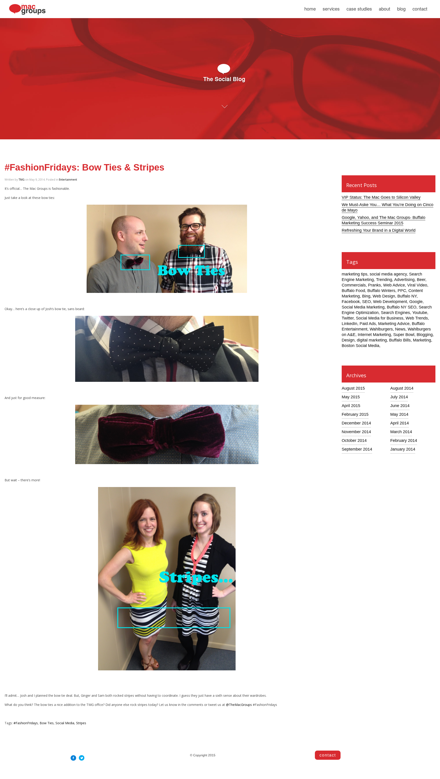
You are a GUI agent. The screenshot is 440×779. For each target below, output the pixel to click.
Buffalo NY (407, 296)
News (400, 329)
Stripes (81, 723)
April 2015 (351, 405)
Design (348, 340)
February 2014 (403, 440)
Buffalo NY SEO (401, 307)
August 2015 (353, 388)
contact (419, 8)
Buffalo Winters (381, 290)
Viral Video (417, 285)
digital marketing (372, 340)
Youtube (419, 312)
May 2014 (399, 414)
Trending (384, 279)
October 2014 (354, 440)
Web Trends (417, 318)
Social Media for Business (379, 318)
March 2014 (401, 431)
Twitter (348, 318)
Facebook (351, 301)
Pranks (374, 285)
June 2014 (400, 405)
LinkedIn (349, 323)
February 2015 (355, 414)
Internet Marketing (374, 334)
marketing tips (354, 274)
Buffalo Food (353, 290)
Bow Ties (47, 723)
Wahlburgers (381, 329)
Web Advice (394, 285)
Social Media (64, 723)
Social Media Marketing (363, 307)
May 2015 (351, 397)
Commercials (354, 285)
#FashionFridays (26, 723)
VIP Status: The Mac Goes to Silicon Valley (381, 197)
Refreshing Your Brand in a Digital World (378, 230)
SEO (366, 301)
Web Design (384, 296)
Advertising (404, 279)
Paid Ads (368, 323)
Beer (421, 279)
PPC (402, 290)
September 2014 (357, 449)
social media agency (388, 274)
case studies (359, 8)
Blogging (425, 334)
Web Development (390, 301)
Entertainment (68, 180)
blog (401, 8)
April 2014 (399, 423)
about (384, 8)
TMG (22, 180)
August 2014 (401, 388)
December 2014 (356, 423)
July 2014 (399, 397)
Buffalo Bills (400, 340)
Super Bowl (403, 334)
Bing (366, 296)
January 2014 (402, 449)
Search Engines (395, 312)
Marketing (422, 340)
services (331, 8)
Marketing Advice (394, 323)
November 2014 (356, 431)
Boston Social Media (360, 345)
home (310, 8)
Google (416, 301)
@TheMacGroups (239, 704)
